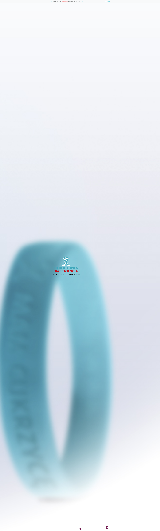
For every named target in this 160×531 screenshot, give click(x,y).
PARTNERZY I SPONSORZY (71, 1)
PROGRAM (60, 1)
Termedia (107, 529)
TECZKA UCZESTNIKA (65, 1)
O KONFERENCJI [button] (55, 1)
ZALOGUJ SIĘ (107, 1)
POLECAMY (82, 1)
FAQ (76, 1)
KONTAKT (79, 1)
